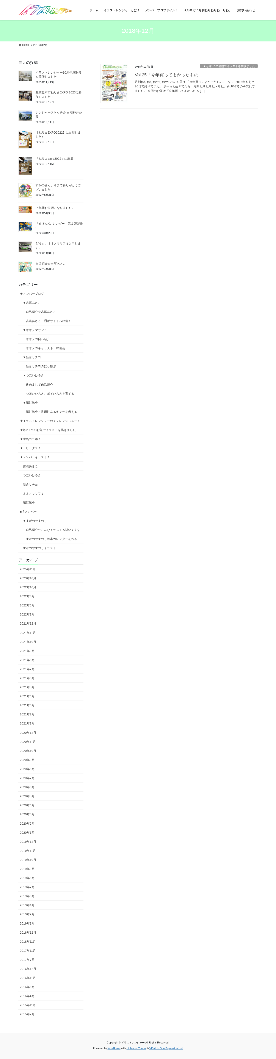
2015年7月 (27, 1014)
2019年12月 (28, 841)
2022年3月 (27, 605)
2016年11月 (28, 978)
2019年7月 (27, 887)
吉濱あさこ (30, 466)
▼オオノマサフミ (35, 330)
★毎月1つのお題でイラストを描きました (229, 66)
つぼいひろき (32, 475)
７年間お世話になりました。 (55, 208)
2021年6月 (27, 678)
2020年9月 (27, 760)
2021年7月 (27, 669)
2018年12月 (28, 932)
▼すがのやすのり (35, 520)
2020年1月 (27, 832)
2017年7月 (27, 959)
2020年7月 (27, 778)
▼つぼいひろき (33, 375)
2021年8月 (27, 660)
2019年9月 (27, 869)
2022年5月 (27, 596)
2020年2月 (27, 823)
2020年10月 (28, 751)
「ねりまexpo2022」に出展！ (56, 158)
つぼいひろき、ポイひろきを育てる (50, 393)
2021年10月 (28, 642)
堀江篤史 (29, 502)
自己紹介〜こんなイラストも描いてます (53, 530)
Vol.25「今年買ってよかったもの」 (169, 75)
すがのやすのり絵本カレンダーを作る (51, 539)
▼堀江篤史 (30, 402)
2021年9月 (27, 651)
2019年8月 (27, 878)
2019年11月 (28, 850)
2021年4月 (27, 696)
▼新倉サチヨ (32, 357)
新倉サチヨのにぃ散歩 (41, 366)
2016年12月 (28, 969)
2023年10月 (28, 578)
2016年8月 (27, 987)
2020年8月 (27, 769)
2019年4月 (27, 905)
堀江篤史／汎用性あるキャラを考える (51, 411)
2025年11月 (28, 569)
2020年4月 (27, 805)
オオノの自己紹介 (38, 339)
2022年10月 (28, 587)
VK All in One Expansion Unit (166, 1048)
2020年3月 (27, 814)
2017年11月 (28, 950)
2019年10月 (28, 860)
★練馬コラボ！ (30, 439)
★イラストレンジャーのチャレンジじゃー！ (50, 421)
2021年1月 (27, 723)
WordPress (114, 1048)
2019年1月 (27, 923)
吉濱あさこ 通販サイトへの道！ (48, 321)
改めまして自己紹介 (39, 384)
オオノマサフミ (33, 493)
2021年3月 (27, 705)
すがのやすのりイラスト (39, 548)
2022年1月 (27, 614)
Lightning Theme (136, 1048)
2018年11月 (28, 941)
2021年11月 (28, 632)
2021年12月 (28, 623)
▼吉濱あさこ (32, 303)
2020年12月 (28, 732)
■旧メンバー (28, 511)
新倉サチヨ (30, 484)
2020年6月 (27, 787)
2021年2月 (27, 714)
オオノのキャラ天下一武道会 (45, 348)
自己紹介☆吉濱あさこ (51, 263)
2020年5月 (27, 796)
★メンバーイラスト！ (35, 457)
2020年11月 (28, 741)
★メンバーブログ (32, 293)
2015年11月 (28, 1005)
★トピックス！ (30, 448)
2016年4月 (27, 996)
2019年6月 (27, 896)
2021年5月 (27, 687)
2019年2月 (27, 914)
